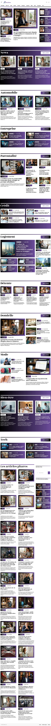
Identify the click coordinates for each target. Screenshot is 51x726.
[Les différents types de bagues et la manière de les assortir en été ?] (5, 379)
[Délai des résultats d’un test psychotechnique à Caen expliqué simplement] (43, 102)
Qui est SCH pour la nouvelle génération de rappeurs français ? (25, 589)
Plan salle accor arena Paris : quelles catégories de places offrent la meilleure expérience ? (48, 22)
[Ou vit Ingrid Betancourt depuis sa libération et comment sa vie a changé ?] (25, 18)
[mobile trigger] (2, 2)
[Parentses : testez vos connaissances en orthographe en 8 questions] (6, 13)
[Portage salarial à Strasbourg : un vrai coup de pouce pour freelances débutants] (30, 135)
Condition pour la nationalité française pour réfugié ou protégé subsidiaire (5, 39)
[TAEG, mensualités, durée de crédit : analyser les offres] (30, 212)
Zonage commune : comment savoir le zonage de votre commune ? (11, 269)
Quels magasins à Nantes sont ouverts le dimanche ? (8, 688)
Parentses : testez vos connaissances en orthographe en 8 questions (5, 22)
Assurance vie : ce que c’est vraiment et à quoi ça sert (41, 220)
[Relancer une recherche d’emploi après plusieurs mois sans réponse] (4, 135)
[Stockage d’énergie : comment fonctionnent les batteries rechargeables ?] (30, 455)
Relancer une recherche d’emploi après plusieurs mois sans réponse (15, 136)
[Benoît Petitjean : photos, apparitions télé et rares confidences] (25, 62)
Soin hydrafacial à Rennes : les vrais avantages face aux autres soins (23, 419)
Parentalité (3, 36)
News (15, 29)
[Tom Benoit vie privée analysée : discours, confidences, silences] (31, 162)
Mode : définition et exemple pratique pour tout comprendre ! (16, 455)
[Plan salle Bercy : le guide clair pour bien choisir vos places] (8, 651)
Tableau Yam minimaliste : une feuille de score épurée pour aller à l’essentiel (47, 12)
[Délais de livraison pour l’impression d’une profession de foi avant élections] (26, 701)
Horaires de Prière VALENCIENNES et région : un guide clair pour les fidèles (46, 500)
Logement (7, 236)
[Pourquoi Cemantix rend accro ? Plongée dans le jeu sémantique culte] (26, 552)
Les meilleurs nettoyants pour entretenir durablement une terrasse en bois (43, 332)
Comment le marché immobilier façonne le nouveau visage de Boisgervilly (42, 272)
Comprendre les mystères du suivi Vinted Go (36, 379)
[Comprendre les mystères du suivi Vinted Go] (38, 366)
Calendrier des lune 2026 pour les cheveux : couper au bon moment (26, 662)
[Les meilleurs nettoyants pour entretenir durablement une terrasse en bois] (31, 331)
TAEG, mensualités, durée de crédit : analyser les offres (42, 213)
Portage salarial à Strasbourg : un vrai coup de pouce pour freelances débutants (42, 136)
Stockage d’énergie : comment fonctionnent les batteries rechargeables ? (41, 455)
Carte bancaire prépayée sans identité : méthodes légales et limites (16, 213)
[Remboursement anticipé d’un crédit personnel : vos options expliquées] (4, 219)
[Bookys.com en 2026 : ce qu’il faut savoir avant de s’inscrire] (39, 486)
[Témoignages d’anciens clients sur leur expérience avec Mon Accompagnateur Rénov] (31, 340)
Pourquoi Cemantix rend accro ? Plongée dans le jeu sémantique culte (25, 563)
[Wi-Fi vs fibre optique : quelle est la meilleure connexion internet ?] (4, 446)
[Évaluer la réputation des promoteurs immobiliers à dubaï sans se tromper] (8, 248)
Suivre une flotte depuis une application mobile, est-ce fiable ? (16, 144)
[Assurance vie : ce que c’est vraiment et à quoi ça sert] (30, 219)
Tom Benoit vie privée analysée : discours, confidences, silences (31, 172)
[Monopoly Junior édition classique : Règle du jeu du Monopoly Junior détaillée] (44, 180)
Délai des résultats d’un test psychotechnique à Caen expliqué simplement (42, 113)
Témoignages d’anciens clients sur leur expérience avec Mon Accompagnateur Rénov (43, 341)
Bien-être (7, 397)
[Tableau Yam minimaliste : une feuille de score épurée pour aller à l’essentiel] (42, 12)
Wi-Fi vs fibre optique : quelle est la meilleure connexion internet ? (16, 447)
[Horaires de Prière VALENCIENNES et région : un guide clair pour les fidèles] (39, 499)
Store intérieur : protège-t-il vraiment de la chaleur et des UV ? (43, 323)
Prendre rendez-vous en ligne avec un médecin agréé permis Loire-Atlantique (7, 113)
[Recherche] (46, 2)
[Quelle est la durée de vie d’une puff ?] (8, 578)
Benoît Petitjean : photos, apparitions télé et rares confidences (25, 72)
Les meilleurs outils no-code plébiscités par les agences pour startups (42, 144)
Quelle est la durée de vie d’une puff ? (7, 588)
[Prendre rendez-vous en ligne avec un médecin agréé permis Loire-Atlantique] (8, 102)
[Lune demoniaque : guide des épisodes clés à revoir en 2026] (26, 602)
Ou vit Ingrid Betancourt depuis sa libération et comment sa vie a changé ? (25, 34)
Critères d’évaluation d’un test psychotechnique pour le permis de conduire (25, 113)
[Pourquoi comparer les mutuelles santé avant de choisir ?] (43, 407)
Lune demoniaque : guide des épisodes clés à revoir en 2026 (25, 613)
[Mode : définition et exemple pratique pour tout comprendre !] (4, 455)
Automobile (8, 92)
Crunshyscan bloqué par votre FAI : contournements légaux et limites (42, 447)
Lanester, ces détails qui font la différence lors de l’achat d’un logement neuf (43, 254)
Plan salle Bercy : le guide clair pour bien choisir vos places (8, 662)
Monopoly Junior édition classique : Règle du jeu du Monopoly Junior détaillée (44, 189)
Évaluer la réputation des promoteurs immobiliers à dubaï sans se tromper (24, 248)
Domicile (6, 315)
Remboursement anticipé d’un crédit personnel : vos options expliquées (15, 221)
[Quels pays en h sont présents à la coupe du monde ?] (39, 506)
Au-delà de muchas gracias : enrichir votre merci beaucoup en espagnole (48, 30)
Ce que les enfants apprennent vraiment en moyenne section (31, 190)
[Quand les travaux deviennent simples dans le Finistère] (13, 327)
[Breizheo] (7, 2)
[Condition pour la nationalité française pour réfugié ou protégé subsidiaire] (6, 30)
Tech (3, 439)
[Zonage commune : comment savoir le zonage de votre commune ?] (4, 268)
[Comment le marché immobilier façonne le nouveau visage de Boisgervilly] (43, 262)
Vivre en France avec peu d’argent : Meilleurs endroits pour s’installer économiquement (30, 269)
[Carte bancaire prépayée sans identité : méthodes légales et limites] (4, 212)
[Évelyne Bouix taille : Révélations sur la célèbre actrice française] (43, 62)
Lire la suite (46, 53)
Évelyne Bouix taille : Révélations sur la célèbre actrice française (42, 72)
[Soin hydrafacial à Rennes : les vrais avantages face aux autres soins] (25, 407)
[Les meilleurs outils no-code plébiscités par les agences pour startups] (30, 144)
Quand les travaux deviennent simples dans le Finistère (11, 340)
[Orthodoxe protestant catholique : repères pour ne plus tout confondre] (39, 493)
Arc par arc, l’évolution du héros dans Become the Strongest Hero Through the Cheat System (47, 39)
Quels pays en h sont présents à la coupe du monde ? (46, 506)
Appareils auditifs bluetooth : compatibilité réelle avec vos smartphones (7, 419)
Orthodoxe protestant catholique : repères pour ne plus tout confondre (46, 494)
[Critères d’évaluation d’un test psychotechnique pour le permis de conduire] (25, 102)
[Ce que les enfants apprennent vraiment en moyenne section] (31, 180)
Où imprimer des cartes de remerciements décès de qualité (44, 172)
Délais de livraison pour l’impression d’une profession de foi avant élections (25, 713)
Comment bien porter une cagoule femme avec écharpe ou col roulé (17, 362)
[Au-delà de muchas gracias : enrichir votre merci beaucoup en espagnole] (42, 29)
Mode (4, 354)
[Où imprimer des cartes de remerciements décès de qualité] (44, 162)
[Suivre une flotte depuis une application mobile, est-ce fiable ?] (4, 144)
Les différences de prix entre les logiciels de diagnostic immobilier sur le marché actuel (30, 262)
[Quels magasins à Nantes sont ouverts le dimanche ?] (8, 677)
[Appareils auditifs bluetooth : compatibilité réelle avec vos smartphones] (8, 407)
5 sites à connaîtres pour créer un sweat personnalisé (17, 371)
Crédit (4, 205)
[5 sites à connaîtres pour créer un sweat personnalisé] (5, 370)
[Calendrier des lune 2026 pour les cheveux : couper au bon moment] (26, 651)
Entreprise (8, 128)
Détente (46, 9)
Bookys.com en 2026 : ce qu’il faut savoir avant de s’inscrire (46, 487)
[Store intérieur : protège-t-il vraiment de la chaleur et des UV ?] (31, 322)
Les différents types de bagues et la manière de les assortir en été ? (18, 380)
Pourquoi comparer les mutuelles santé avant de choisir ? (42, 418)
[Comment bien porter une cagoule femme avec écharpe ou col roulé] (5, 361)
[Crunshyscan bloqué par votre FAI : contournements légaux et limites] (30, 446)
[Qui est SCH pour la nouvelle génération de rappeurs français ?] (26, 578)
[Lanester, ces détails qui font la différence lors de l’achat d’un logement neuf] (43, 244)
